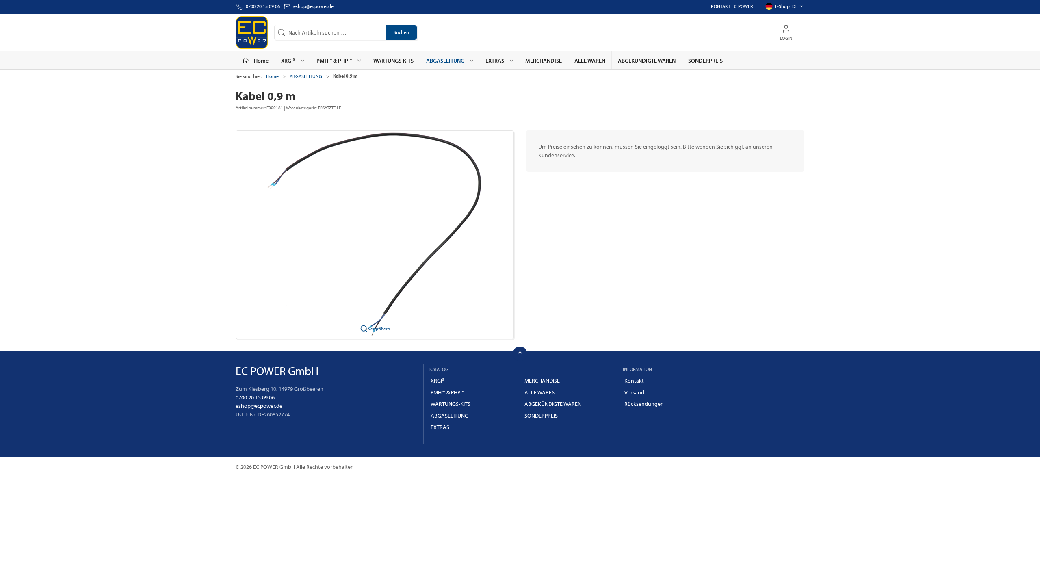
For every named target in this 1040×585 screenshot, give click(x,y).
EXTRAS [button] (494, 60)
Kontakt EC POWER (732, 6)
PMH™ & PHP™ (447, 392)
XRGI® (437, 380)
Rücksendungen (644, 403)
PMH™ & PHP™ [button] (334, 60)
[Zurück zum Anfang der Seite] (520, 354)
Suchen (401, 32)
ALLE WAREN (589, 60)
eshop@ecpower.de (313, 6)
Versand (634, 392)
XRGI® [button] (288, 60)
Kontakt (634, 380)
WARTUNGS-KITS (393, 60)
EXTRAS (440, 427)
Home (272, 76)
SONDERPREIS (705, 60)
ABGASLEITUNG (306, 76)
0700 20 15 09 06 (255, 397)
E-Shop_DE (786, 6)
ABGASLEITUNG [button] (445, 60)
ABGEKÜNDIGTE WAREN (647, 60)
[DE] (252, 32)
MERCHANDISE (543, 60)
